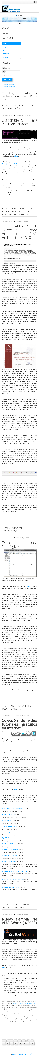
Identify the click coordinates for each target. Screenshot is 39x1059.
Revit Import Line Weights (10, 850)
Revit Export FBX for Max (9, 856)
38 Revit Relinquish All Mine (10, 826)
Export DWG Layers (8, 838)
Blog (4, 47)
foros (27, 180)
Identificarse (7, 79)
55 (15, 1040)
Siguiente (26, 1043)
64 (20, 1043)
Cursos (5, 50)
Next (34, 18)
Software (6, 54)
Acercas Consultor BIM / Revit (22, 1054)
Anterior (10, 1040)
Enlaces (5, 57)
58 (28, 1040)
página (16, 156)
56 (19, 1040)
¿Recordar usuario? (8, 85)
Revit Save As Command (9, 861)
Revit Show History (7, 820)
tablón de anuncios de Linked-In (23, 1004)
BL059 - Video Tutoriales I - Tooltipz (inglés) (17, 707)
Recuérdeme (7, 75)
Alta (35, 965)
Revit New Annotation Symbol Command (14, 871)
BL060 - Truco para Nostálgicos (13, 530)
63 (16, 1043)
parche (27, 168)
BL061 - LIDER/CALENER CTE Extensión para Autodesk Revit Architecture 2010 (17, 211)
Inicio (5, 44)
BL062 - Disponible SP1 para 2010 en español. (17, 107)
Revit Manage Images (8, 832)
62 (11, 1043)
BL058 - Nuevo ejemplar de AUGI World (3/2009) (17, 906)
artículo (28, 586)
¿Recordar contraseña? (9, 86)
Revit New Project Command (11, 887)
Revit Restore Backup (8, 814)
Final (32, 1043)
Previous (4, 18)
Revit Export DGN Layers (9, 844)
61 (7, 1043)
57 (23, 1040)
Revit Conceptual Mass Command (12, 879)
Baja (3, 967)
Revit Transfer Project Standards (12, 808)
